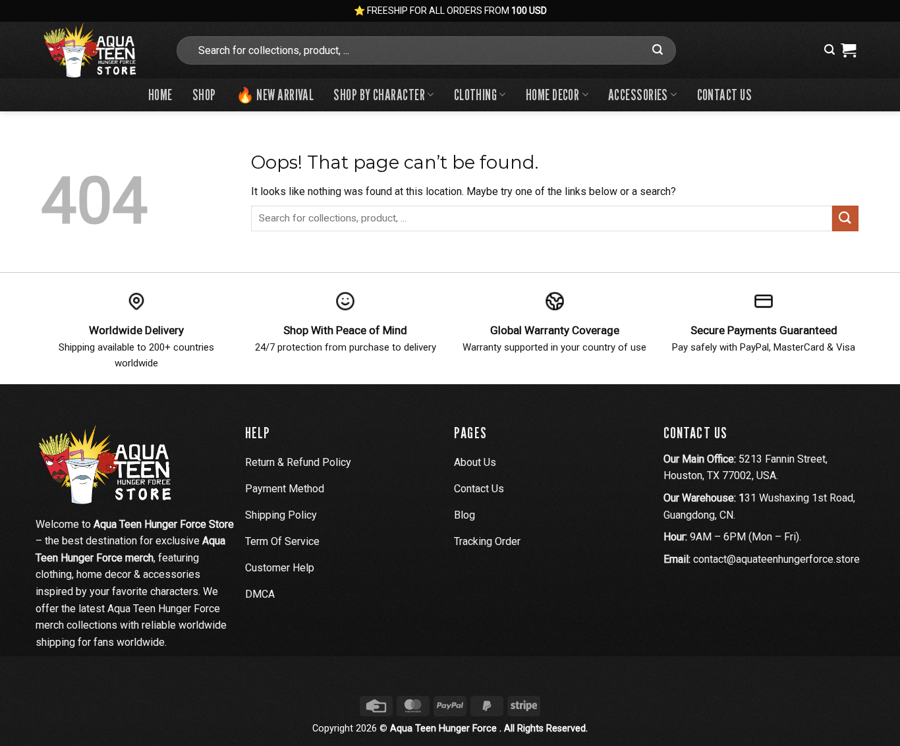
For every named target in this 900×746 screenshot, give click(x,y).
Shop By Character (379, 94)
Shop (204, 94)
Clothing (475, 94)
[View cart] (848, 50)
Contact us (724, 94)
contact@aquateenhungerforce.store (776, 559)
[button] (829, 50)
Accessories (638, 94)
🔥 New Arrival (275, 94)
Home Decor (552, 94)
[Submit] (657, 50)
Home (160, 94)
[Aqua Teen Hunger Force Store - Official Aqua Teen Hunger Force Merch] (98, 50)
